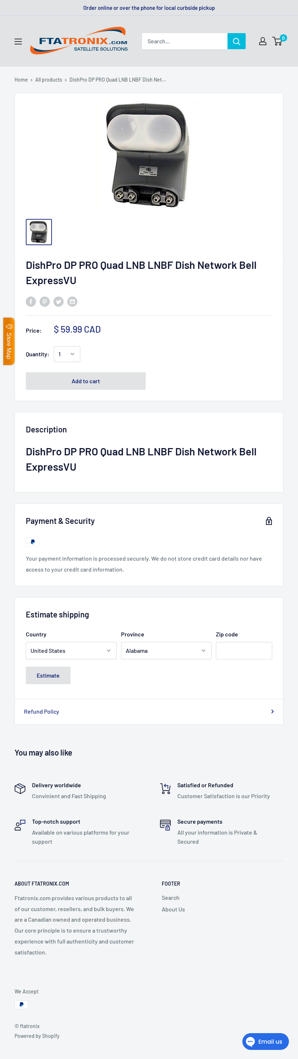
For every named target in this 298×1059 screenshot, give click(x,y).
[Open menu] (18, 41)
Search (171, 897)
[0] (277, 41)
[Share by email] (72, 301)
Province (132, 634)
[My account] (262, 41)
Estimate (48, 675)
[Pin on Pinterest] (45, 301)
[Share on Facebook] (31, 301)
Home (21, 80)
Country (36, 634)
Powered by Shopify (37, 1036)
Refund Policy (41, 711)
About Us (173, 909)
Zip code (227, 634)
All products (48, 80)
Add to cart (86, 380)
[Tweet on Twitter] (58, 301)
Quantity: (37, 353)
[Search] (236, 41)
